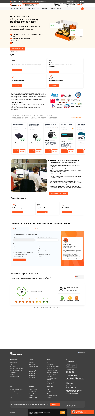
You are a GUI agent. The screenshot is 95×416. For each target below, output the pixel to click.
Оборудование (14, 359)
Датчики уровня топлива (16, 368)
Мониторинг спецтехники (32, 374)
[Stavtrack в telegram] (70, 406)
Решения (31, 359)
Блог (48, 393)
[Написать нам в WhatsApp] (78, 4)
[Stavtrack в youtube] (75, 406)
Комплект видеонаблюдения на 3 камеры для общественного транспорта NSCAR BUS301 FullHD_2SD (83, 125)
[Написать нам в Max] (73, 372)
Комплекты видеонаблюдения (14, 375)
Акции (11, 397)
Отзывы (49, 391)
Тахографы (13, 372)
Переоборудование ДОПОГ (52, 379)
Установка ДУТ (51, 368)
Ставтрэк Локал (33, 397)
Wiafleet (31, 395)
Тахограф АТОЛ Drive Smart (66, 124)
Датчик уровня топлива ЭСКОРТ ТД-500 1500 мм (34, 125)
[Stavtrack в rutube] (72, 406)
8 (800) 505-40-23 (70, 4)
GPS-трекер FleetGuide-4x (18, 124)
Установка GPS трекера (53, 366)
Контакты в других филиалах (72, 393)
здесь (40, 413)
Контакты (49, 397)
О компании (50, 386)
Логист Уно (31, 393)
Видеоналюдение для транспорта (52, 382)
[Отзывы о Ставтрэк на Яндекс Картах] (24, 1)
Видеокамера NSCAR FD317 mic (50, 125)
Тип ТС (15, 237)
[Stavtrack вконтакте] (67, 406)
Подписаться (55, 404)
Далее (19, 259)
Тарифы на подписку (15, 393)
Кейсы (48, 389)
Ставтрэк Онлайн (33, 389)
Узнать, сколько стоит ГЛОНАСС (58, 193)
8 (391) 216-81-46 (70, 6)
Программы (31, 386)
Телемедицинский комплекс (51, 375)
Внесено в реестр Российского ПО (71, 360)
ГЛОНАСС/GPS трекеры (16, 362)
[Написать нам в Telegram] (79, 4)
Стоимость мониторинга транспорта (16, 390)
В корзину (22, 151)
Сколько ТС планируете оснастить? (44, 237)
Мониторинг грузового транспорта (34, 370)
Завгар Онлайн (32, 391)
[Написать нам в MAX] (81, 4)
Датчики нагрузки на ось (16, 370)
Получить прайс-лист (17, 48)
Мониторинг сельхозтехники (33, 378)
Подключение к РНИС (52, 370)
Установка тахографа (52, 372)
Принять (62, 412)
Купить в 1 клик (16, 151)
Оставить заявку (17, 212)
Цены (11, 386)
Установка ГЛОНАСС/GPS (50, 363)
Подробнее (17, 70)
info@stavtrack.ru (69, 383)
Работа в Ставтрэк (52, 395)
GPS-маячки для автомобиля (14, 365)
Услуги (48, 359)
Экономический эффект (16, 395)
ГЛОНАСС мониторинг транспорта (34, 363)
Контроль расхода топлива (33, 367)
